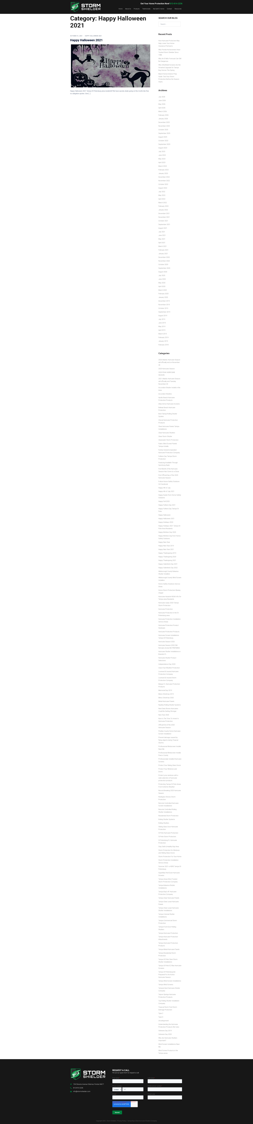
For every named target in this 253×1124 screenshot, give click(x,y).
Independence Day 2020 (166, 664)
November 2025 (164, 126)
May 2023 (161, 159)
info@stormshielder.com (81, 1091)
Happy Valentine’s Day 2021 (167, 564)
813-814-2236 (161, 3)
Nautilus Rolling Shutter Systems (169, 705)
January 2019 (163, 341)
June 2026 (162, 100)
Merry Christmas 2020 (166, 698)
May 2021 (161, 239)
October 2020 (163, 264)
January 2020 (163, 297)
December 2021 (164, 213)
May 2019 (161, 326)
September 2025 (164, 133)
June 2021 (162, 235)
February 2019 (163, 337)
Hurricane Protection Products (168, 632)
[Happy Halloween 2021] (110, 66)
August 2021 (162, 228)
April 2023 (161, 162)
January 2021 (163, 254)
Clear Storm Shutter (165, 436)
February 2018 (163, 345)
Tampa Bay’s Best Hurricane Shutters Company (142, 1121)
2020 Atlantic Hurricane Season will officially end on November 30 (169, 362)
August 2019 (162, 316)
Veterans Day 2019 (165, 1031)
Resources (178, 9)
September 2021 (164, 224)
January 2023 (163, 173)
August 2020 (162, 272)
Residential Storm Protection (168, 816)
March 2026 (162, 111)
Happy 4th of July (164, 488)
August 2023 (162, 148)
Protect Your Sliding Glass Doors (169, 765)
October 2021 (163, 221)
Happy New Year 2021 (166, 549)
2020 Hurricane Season (166, 369)
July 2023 (161, 151)
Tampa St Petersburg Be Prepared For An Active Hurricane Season (166, 974)
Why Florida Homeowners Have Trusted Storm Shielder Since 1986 (169, 52)
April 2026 (161, 108)
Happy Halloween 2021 (93, 36)
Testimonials (146, 9)
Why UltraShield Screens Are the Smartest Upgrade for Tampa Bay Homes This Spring (169, 67)
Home (120, 9)
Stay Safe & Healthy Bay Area (168, 846)
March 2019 (162, 334)
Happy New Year (164, 542)
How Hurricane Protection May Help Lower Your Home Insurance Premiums (169, 43)
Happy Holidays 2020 (165, 522)
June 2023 (162, 155)
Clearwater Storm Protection (168, 440)
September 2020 (164, 268)
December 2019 (164, 301)
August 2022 (162, 188)
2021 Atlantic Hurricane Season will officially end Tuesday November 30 (169, 381)
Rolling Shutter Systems (166, 819)
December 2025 (164, 122)
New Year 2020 (163, 715)
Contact (169, 9)
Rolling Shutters (163, 823)
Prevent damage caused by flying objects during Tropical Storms (168, 740)
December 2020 (164, 257)
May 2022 (161, 195)
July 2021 (161, 232)
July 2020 (161, 275)
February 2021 (163, 250)
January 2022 (163, 210)
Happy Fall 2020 (164, 501)
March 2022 (162, 203)
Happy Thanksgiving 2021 (167, 560)
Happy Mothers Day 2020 (167, 532)
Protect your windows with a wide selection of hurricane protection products (168, 778)
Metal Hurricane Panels (166, 701)
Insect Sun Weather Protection (169, 668)
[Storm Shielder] (85, 7)
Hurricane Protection (165, 609)
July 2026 (161, 97)
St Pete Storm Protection (167, 837)
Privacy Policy (121, 1121)
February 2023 (163, 170)
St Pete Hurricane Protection (168, 833)
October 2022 (163, 184)
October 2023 (163, 141)
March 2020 (162, 290)
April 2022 (161, 199)
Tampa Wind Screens (165, 985)
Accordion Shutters (165, 394)
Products (137, 9)
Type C (160, 1013)
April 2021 (161, 243)
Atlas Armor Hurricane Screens (169, 404)
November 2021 (164, 217)
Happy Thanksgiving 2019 (167, 553)
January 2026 (163, 119)
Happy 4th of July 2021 (166, 491)
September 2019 (164, 312)
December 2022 (164, 177)
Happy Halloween (164, 515)
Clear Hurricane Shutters (166, 433)
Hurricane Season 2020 (166, 642)
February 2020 (163, 294)
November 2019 (164, 305)
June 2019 (162, 323)
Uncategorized (163, 1021)
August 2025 (162, 137)
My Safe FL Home (158, 9)
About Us (128, 9)
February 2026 (163, 115)
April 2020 (161, 286)
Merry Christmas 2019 (166, 694)
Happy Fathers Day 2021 (167, 505)
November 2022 (164, 181)
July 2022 (161, 192)
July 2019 (161, 319)
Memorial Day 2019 (165, 690)
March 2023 (162, 166)
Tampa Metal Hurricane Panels (168, 949)
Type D (160, 1017)
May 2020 (161, 283)
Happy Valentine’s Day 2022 (167, 568)
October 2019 (163, 308)
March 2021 (162, 246)
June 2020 (162, 279)
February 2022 (163, 206)
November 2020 (164, 261)
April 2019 (161, 330)
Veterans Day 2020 (165, 1034)
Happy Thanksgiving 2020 (167, 557)
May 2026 (161, 104)
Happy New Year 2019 (166, 546)
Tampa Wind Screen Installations (169, 981)
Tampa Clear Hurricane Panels (168, 898)
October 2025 (163, 130)
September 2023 (164, 144)
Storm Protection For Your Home (169, 856)
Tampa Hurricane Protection (168, 933)
